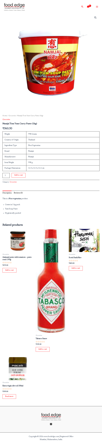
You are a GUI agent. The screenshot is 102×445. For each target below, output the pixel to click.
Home (4, 116)
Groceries (12, 116)
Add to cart (18, 175)
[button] (95, 17)
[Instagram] (51, 424)
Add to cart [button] (9, 270)
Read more (9, 396)
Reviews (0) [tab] (18, 193)
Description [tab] (7, 193)
